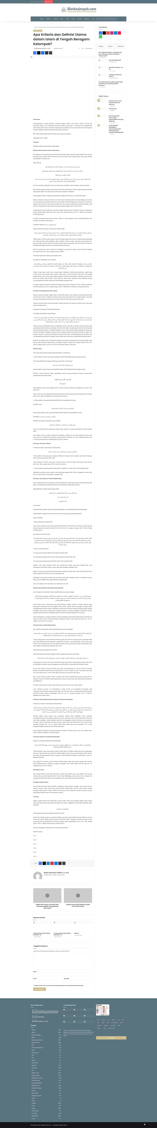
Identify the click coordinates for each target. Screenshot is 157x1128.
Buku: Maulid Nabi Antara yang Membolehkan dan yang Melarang (116, 118)
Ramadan (99, 1025)
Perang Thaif (113, 109)
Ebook (56, 19)
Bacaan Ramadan (36, 1035)
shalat (119, 1025)
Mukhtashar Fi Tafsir (37, 1078)
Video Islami (35, 1116)
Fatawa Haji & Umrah (37, 1040)
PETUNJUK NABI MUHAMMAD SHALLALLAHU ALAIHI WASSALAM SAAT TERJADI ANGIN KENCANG (116, 129)
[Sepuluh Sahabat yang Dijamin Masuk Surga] (89, 1024)
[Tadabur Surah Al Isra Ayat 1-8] (103, 77)
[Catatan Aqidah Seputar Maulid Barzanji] (68, 1024)
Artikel (48, 19)
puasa (121, 1022)
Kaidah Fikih (35, 1062)
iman (123, 1019)
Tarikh (33, 1105)
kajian (103, 1022)
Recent (110, 46)
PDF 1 (35, 836)
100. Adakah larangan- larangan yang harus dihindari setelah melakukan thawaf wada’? (110, 54)
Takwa (33, 1098)
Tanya (42, 19)
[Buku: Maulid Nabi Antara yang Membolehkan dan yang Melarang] (103, 118)
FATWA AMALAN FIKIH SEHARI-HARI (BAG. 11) (42, 934)
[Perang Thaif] (103, 111)
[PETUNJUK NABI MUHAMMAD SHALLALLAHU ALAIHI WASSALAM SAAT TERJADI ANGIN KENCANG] (103, 128)
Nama (35, 971)
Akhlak (33, 1030)
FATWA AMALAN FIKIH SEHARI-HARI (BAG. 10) (62, 934)
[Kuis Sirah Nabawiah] (103, 62)
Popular (101, 46)
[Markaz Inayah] (79, 10)
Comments (120, 46)
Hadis (33, 1050)
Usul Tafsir (34, 1113)
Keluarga (34, 1065)
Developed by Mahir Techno (60, 1125)
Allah (98, 1019)
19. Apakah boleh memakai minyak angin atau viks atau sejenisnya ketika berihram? (111, 83)
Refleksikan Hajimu (37, 1088)
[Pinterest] (52, 863)
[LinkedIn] (48, 863)
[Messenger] (42, 52)
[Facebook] (34, 52)
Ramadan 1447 (36, 1085)
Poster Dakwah (36, 1080)
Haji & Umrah (35, 1052)
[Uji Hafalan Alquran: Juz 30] (103, 70)
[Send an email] (51, 48)
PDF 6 (35, 856)
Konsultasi (34, 1067)
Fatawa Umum (42, 27)
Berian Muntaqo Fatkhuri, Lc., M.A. (42, 48)
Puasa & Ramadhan (37, 1083)
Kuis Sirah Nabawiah (115, 60)
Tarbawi (34, 1103)
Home (35, 27)
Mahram (76, 933)
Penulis (86, 19)
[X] (38, 52)
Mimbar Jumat (35, 1073)
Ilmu (33, 1055)
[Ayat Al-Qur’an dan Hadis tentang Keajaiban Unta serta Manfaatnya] (68, 1011)
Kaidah (33, 1060)
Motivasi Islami (35, 1075)
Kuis (67, 19)
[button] (149, 1125)
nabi (108, 1022)
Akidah (33, 1032)
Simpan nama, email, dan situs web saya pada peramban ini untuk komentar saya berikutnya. (59, 985)
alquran (103, 1019)
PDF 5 (35, 852)
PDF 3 (35, 844)
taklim (104, 1028)
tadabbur (99, 1028)
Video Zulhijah (111, 1028)
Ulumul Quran (35, 1110)
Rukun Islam (35, 1093)
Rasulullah (112, 1025)
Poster (79, 19)
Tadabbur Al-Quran (37, 1095)
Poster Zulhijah (114, 1022)
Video (73, 19)
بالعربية (93, 19)
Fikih (33, 1045)
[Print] (50, 52)
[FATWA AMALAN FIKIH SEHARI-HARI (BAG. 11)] (42, 927)
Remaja (34, 1090)
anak (108, 1019)
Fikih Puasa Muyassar (37, 1047)
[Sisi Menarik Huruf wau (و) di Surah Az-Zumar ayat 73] (78, 1024)
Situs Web (66, 978)
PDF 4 (35, 848)
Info (61, 19)
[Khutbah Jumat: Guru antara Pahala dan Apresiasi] (103, 103)
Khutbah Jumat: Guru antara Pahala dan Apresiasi (115, 102)
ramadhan (106, 1025)
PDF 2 (35, 840)
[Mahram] (83, 927)
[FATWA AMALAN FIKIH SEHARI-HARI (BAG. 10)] (63, 927)
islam (98, 1022)
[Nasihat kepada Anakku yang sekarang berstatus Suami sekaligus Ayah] (89, 1018)
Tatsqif (33, 1108)
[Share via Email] (46, 52)
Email (35, 978)
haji (118, 1019)
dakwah (114, 1019)
